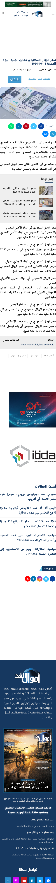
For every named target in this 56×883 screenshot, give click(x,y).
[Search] (3, 14)
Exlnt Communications (43, 879)
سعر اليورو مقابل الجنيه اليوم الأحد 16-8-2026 (19, 172)
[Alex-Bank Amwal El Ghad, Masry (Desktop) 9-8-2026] (28, 4)
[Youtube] (24, 863)
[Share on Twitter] (33, 108)
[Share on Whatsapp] (11, 108)
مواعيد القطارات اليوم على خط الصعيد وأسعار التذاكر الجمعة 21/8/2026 (28, 520)
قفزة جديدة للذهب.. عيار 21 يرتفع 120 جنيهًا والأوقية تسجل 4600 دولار (28, 506)
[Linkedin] (32, 863)
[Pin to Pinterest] (26, 108)
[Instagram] (16, 863)
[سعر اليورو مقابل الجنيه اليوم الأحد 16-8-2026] (46, 172)
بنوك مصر (34, 338)
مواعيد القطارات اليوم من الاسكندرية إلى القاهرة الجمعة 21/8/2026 (28, 534)
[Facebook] (48, 863)
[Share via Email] (45, 116)
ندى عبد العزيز (45, 52)
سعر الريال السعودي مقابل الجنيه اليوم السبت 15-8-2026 (19, 197)
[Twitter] (40, 863)
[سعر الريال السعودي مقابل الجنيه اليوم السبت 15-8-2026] (46, 197)
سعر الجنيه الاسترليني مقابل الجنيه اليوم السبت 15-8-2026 (19, 184)
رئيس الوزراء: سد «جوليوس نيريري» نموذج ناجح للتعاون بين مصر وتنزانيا (28, 492)
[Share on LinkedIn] (19, 108)
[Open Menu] (53, 14)
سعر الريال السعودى (18, 338)
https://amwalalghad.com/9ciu (37, 326)
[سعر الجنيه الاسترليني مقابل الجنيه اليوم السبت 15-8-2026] (46, 184)
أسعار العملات (49, 338)
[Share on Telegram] (53, 116)
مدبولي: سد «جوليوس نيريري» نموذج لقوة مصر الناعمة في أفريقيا (28, 478)
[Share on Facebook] (41, 108)
